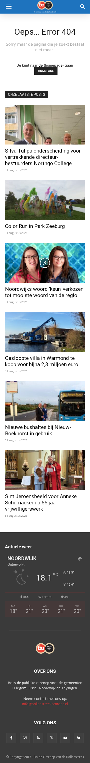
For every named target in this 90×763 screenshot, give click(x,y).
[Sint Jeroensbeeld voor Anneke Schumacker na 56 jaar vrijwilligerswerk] (45, 470)
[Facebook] (11, 738)
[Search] (83, 7)
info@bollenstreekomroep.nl (45, 703)
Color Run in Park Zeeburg (35, 226)
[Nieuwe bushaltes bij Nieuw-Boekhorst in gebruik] (45, 401)
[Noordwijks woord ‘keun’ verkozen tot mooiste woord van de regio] (45, 263)
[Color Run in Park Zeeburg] (45, 200)
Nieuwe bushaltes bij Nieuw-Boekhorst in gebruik (38, 430)
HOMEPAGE (46, 71)
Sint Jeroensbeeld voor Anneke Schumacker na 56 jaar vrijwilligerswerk (41, 502)
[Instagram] (25, 738)
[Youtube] (65, 738)
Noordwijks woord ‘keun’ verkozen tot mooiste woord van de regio (44, 292)
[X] (52, 738)
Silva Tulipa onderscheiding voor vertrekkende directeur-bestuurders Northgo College (43, 157)
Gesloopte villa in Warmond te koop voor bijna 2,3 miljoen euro (41, 361)
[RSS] (38, 738)
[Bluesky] (79, 738)
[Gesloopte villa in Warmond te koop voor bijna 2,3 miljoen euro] (45, 332)
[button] (8, 7)
